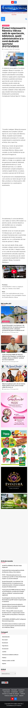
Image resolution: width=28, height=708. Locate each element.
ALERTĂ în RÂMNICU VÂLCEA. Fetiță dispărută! (12, 566)
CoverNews (9, 705)
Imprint (4, 663)
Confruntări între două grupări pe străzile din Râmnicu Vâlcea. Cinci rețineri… (13, 571)
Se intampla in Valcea (7, 49)
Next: (14, 294)
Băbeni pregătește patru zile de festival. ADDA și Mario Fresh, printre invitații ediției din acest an (13, 385)
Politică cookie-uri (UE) (8, 660)
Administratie (6, 25)
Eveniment (5, 642)
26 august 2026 (15, 389)
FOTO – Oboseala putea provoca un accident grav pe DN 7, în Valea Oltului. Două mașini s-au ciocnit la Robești (14, 576)
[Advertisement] (14, 113)
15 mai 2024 (16, 49)
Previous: (12, 286)
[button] (2, 19)
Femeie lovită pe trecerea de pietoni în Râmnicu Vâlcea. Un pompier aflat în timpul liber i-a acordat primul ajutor (13, 606)
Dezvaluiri (5, 639)
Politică (4, 657)
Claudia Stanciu (6, 332)
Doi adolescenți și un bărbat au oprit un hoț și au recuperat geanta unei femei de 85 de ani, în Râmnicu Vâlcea (13, 625)
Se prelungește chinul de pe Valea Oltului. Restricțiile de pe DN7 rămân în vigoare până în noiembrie (14, 599)
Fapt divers (5, 645)
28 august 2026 (15, 332)
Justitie (4, 651)
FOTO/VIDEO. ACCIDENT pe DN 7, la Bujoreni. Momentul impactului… (14, 620)
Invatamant (5, 648)
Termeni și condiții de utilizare (10, 654)
